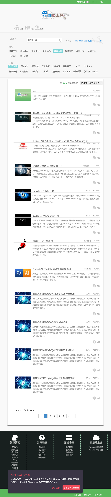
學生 (21, 29)
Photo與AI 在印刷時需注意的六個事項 (51, 269)
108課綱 (34, 71)
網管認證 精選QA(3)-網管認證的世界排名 (53, 350)
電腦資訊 (67, 66)
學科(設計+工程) (91, 71)
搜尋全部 (13, 51)
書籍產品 (35, 51)
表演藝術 (24, 71)
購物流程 (41, 447)
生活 (78, 66)
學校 (42, 29)
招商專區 (69, 449)
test (34, 91)
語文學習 (46, 66)
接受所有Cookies (71, 488)
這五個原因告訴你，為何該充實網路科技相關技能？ (58, 113)
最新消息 (47, 51)
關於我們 (69, 447)
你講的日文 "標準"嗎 (42, 241)
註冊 (94, 1)
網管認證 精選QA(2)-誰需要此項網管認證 (53, 378)
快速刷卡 (41, 457)
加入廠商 (41, 452)
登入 (102, 1)
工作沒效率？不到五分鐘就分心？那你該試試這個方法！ (61, 141)
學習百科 (58, 51)
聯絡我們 (69, 452)
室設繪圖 (77, 71)
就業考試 (88, 66)
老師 (32, 29)
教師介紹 (69, 51)
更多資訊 (56, 488)
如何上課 (41, 455)
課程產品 (24, 51)
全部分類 (13, 66)
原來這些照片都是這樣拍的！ (47, 166)
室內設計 (88, 41)
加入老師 (41, 449)
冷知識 (45, 71)
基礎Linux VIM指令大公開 (45, 216)
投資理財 (13, 71)
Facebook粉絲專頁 (96, 447)
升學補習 (56, 66)
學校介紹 (80, 51)
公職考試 (24, 66)
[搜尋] (59, 40)
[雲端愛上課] (56, 15)
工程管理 (66, 71)
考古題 (13, 56)
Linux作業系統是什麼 (43, 191)
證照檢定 (35, 66)
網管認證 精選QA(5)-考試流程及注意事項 (53, 294)
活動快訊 (92, 51)
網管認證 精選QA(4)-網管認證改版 (50, 322)
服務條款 (69, 455)
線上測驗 (24, 56)
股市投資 (79, 41)
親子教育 (56, 71)
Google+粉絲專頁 (96, 449)
